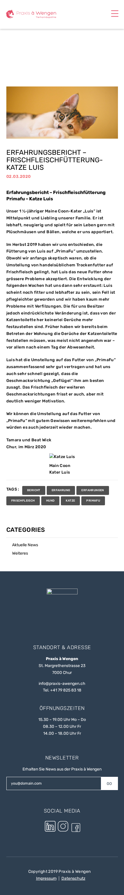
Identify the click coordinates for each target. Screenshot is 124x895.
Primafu (93, 500)
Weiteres (20, 553)
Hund (50, 500)
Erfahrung (61, 490)
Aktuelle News (25, 544)
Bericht (33, 490)
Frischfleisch (23, 500)
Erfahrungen (92, 490)
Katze (70, 500)
